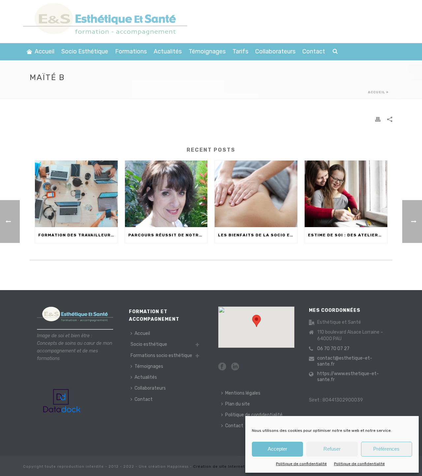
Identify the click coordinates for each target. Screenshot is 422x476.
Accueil (44, 51)
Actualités (168, 51)
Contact (313, 51)
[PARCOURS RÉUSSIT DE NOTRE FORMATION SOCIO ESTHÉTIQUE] (166, 194)
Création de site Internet (219, 466)
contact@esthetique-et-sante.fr (344, 361)
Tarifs (240, 51)
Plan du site (237, 404)
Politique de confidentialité (301, 463)
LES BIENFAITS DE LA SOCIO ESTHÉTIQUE (257, 235)
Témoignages (207, 51)
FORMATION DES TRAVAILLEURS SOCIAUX (78, 235)
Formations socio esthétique (161, 355)
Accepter (277, 449)
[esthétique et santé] (105, 21)
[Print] (377, 119)
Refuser (332, 449)
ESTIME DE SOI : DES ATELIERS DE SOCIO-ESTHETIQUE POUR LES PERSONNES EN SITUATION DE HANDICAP (347, 235)
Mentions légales (242, 393)
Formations (131, 51)
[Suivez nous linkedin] (235, 367)
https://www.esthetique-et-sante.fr (348, 376)
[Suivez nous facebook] (222, 367)
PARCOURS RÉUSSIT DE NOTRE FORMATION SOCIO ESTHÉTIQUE (168, 235)
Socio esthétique (84, 51)
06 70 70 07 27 (333, 348)
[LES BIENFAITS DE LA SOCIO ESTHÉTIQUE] (256, 194)
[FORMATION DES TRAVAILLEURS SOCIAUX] (76, 194)
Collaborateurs (275, 51)
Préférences (386, 449)
